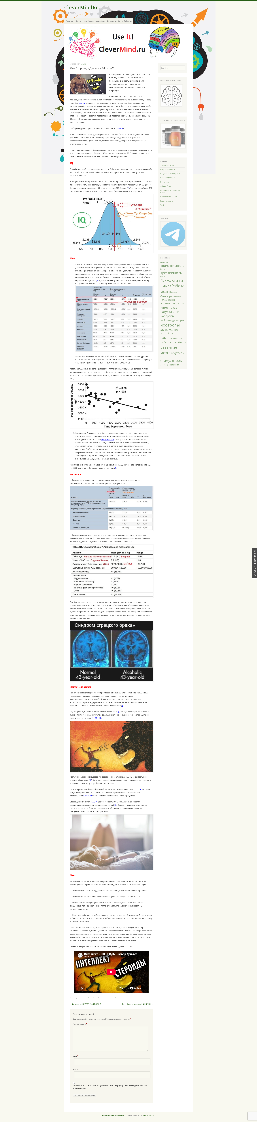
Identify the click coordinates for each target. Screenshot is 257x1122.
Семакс (174, 292)
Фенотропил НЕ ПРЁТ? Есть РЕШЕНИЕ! (85, 1004)
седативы (178, 353)
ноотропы (170, 325)
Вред (162, 269)
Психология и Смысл (168, 197)
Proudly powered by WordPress (113, 1115)
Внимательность (172, 266)
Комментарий (80, 1024)
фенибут (163, 365)
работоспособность (174, 342)
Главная (69, 21)
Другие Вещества (167, 165)
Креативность (171, 273)
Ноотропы (164, 182)
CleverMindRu (81, 7)
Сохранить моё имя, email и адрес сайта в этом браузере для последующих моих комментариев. (110, 1087)
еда (175, 307)
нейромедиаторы (172, 320)
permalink (112, 998)
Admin (83, 64)
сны (161, 357)
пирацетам (177, 338)
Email (76, 1069)
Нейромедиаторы (167, 178)
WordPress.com (148, 1115)
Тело (163, 299)
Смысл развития (170, 296)
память (166, 337)
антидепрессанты (172, 303)
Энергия (170, 299)
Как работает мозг (167, 169)
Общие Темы (92, 998)
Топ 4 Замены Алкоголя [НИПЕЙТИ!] (137, 1004)
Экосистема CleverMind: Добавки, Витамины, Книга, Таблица (104, 21)
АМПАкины (164, 262)
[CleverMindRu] (128, 43)
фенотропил (173, 364)
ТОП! (162, 205)
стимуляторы (171, 360)
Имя (75, 1056)
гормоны (166, 307)
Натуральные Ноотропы (170, 173)
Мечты (163, 276)
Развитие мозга (166, 201)
